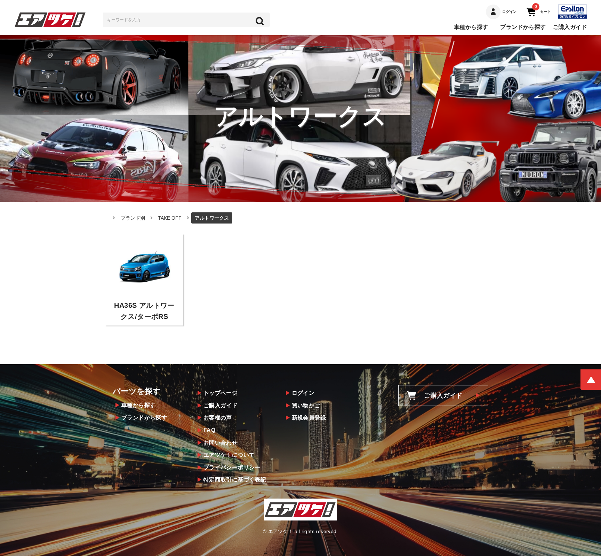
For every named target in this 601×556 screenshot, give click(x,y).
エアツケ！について (229, 455)
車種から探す (471, 27)
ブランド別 (133, 218)
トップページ (220, 393)
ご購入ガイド (570, 27)
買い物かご (306, 405)
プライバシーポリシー (232, 467)
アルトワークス (212, 218)
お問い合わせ (220, 443)
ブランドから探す (523, 27)
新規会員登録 (309, 418)
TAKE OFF (170, 218)
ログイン (303, 393)
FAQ (209, 430)
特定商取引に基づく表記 (234, 480)
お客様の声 (217, 418)
